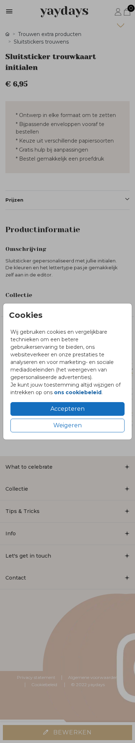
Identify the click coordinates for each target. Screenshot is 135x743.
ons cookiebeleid (78, 392)
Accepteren (67, 408)
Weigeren (67, 425)
